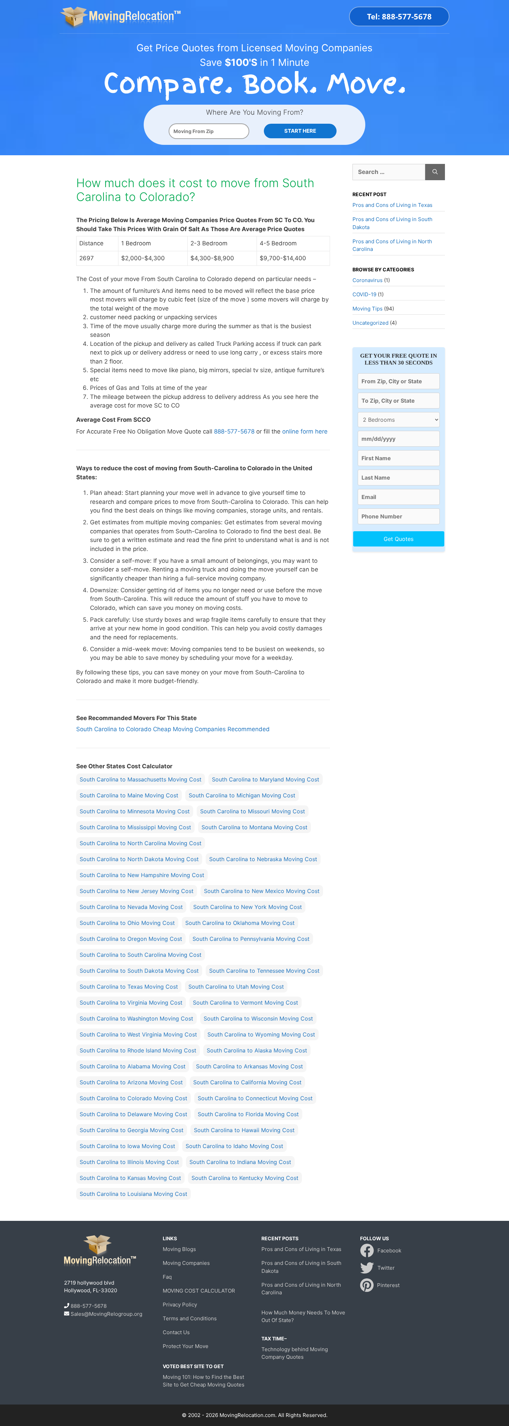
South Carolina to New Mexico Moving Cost (262, 890)
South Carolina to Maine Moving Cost (129, 795)
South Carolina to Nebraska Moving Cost (263, 859)
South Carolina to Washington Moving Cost (136, 1018)
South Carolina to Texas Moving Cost (129, 986)
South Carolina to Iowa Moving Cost (127, 1146)
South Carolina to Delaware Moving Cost (133, 1114)
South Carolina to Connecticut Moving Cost (255, 1098)
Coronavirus (367, 280)
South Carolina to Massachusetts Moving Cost (141, 779)
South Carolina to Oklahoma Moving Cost (240, 922)
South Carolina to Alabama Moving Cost (133, 1066)
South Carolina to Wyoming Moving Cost (261, 1034)
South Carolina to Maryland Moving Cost (265, 779)
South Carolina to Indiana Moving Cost (240, 1161)
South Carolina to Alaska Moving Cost (257, 1050)
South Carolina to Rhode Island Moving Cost (138, 1050)
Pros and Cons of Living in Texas (392, 205)
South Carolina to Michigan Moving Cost (242, 795)
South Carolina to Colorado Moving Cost (133, 1098)
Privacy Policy (180, 1304)
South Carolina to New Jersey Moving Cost (137, 890)
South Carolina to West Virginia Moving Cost (138, 1034)
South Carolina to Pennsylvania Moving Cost (251, 938)
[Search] (435, 172)
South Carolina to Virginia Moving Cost (131, 1002)
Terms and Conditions (190, 1318)
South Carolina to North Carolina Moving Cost (141, 843)
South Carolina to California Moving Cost (247, 1082)
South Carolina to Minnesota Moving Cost (135, 811)
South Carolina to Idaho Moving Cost (234, 1146)
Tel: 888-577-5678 (399, 16)
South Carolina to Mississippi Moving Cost (135, 827)
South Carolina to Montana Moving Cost (254, 827)
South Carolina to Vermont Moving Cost (245, 1002)
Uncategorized (370, 323)
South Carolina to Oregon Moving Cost (131, 938)
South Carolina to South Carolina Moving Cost (141, 954)
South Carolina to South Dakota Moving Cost (139, 970)
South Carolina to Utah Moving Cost (236, 986)
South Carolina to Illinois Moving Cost (129, 1161)
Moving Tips (367, 308)
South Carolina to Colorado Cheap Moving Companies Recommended (173, 729)
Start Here (300, 131)
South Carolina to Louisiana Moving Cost (133, 1193)
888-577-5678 (234, 431)
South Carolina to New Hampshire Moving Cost (142, 875)
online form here (305, 431)
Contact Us (176, 1332)
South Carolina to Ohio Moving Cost (127, 922)
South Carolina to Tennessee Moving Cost (264, 970)
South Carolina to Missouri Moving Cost (252, 811)
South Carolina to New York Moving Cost (247, 906)
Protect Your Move (185, 1346)
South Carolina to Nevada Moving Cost (131, 906)
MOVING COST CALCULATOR (199, 1290)
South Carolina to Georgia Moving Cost (132, 1130)
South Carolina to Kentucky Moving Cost (244, 1177)
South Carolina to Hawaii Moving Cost (244, 1130)
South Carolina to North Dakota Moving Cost (139, 859)
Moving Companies (186, 1263)
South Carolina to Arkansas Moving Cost (249, 1066)
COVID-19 (364, 294)
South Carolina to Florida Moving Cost (248, 1114)
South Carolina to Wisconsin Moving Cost (258, 1018)
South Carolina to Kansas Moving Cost (130, 1177)
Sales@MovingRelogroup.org (106, 1314)
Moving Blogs (179, 1249)
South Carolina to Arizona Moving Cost (131, 1082)
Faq (167, 1277)
